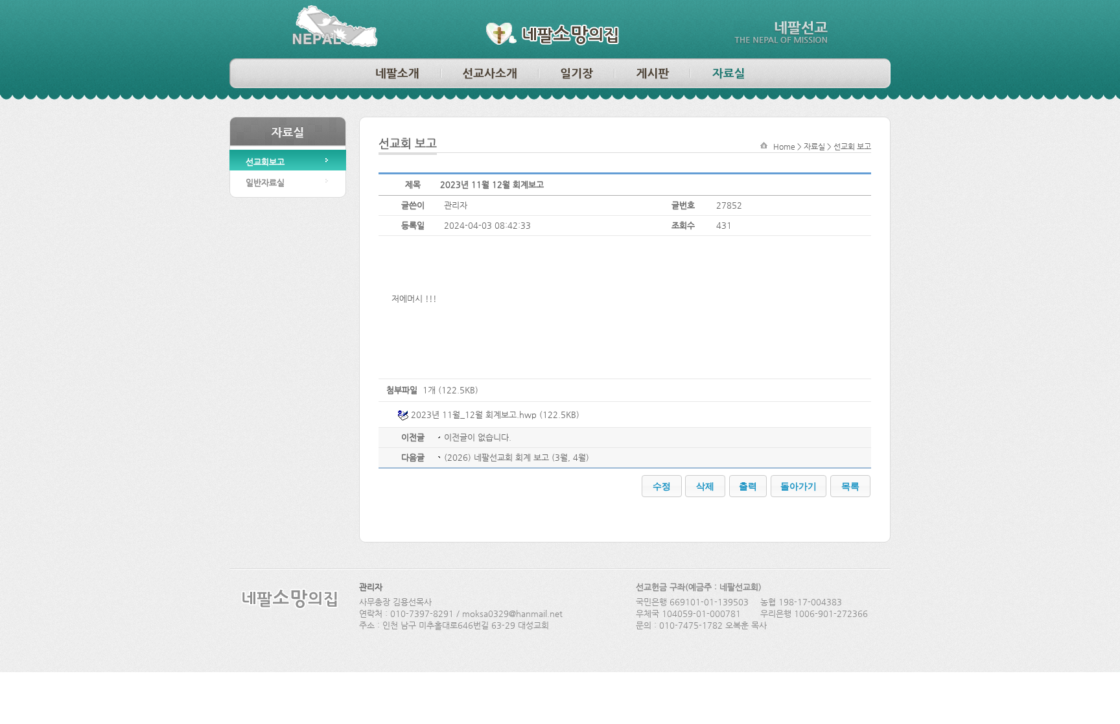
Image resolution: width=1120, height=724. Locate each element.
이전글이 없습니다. (477, 437)
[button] (662, 485)
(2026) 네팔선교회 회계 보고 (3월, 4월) (516, 457)
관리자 (370, 587)
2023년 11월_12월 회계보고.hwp (473, 414)
